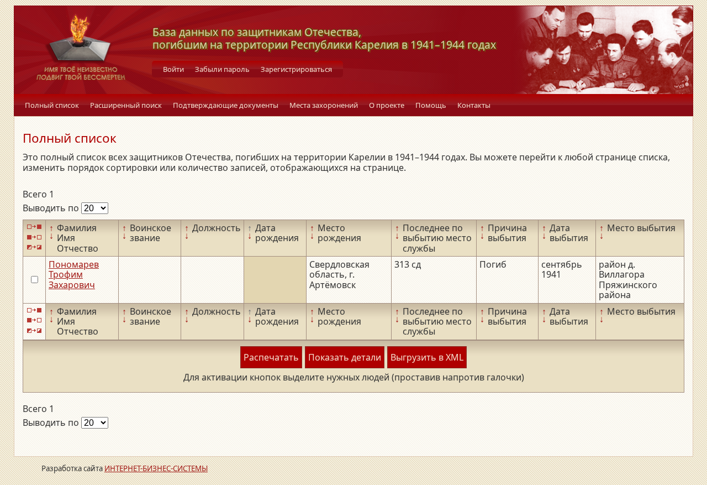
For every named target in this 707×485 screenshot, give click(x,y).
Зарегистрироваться (296, 69)
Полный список (52, 105)
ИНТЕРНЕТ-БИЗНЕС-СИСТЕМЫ (156, 468)
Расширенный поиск (126, 105)
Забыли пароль (222, 69)
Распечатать (271, 357)
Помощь (430, 105)
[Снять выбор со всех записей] (34, 237)
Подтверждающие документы (225, 105)
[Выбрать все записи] (34, 227)
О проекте (386, 105)
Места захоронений (323, 105)
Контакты (473, 105)
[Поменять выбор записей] (34, 247)
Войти (173, 69)
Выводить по (52, 208)
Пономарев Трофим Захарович (74, 274)
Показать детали (344, 357)
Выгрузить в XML (427, 357)
